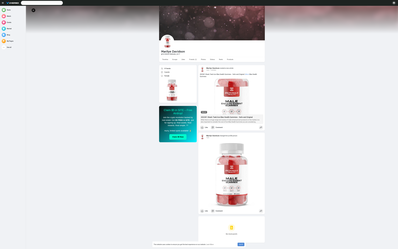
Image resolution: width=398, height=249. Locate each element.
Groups (174, 59)
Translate (213, 70)
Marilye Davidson (212, 68)
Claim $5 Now (178, 137)
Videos (212, 59)
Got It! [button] (241, 244)
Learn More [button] (210, 244)
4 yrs (207, 70)
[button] (42, 3)
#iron (247, 74)
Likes (183, 59)
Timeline (165, 59)
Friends (192, 59)
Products (230, 59)
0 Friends (167, 68)
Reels (221, 59)
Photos (203, 59)
